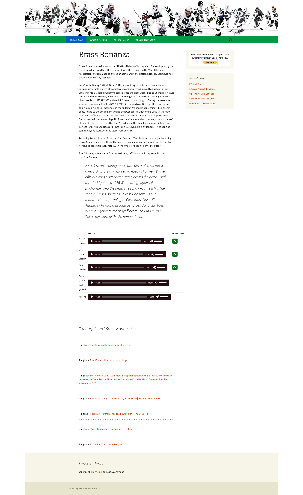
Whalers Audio (76, 39)
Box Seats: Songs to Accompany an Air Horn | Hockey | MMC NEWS (125, 398)
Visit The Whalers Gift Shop (201, 93)
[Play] (92, 241)
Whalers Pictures (98, 39)
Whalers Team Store (145, 39)
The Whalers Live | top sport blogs (108, 360)
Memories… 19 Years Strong (202, 103)
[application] (126, 241)
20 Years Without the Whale (202, 88)
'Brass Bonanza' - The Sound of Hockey (111, 429)
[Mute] (151, 241)
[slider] (158, 241)
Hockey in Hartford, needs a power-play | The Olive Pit (119, 413)
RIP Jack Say (195, 84)
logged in (97, 471)
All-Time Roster (121, 39)
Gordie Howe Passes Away (201, 98)
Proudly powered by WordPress (84, 488)
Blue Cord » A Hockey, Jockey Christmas (111, 344)
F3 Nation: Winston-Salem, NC (106, 444)
